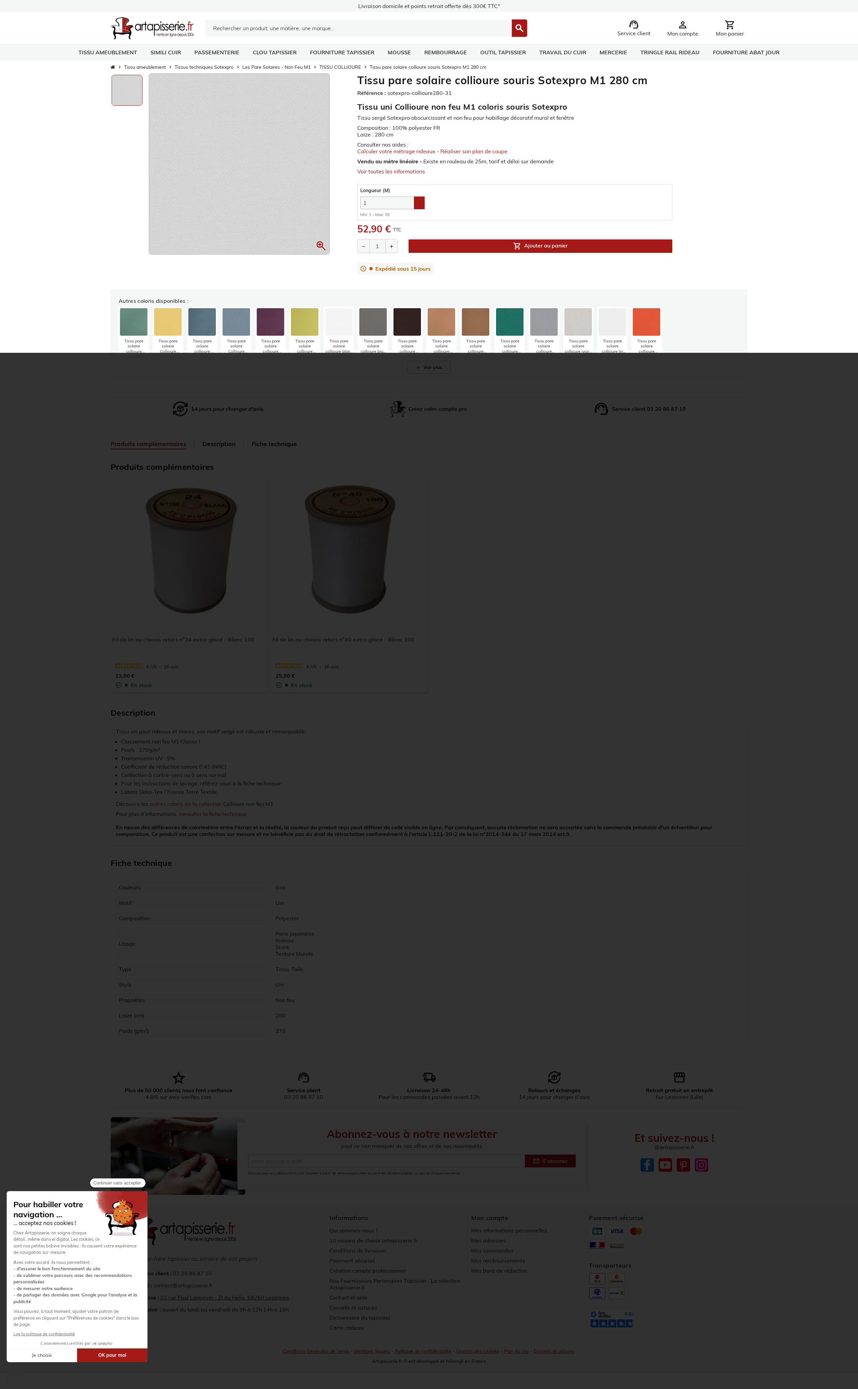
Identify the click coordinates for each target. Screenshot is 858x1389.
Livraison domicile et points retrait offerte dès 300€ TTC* (429, 6)
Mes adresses (488, 1240)
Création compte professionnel (367, 1270)
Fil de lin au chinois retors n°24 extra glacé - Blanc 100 (183, 639)
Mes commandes (492, 1250)
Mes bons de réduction (499, 1270)
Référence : (371, 93)
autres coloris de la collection (186, 803)
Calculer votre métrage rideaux (396, 151)
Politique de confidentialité (423, 1351)
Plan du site (516, 1351)
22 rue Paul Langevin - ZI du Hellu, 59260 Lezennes (224, 1297)
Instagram (701, 1165)
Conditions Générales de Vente (316, 1351)
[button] (321, 246)
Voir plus (429, 367)
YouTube (665, 1165)
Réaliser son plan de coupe (473, 151)
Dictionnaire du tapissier (359, 1317)
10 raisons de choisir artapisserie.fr (373, 1240)
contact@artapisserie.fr (183, 1285)
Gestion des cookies (477, 1351)
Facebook (647, 1165)
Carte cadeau (346, 1327)
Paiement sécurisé (352, 1260)
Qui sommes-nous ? (353, 1230)
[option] (127, 90)
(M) (375, 190)
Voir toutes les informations (391, 171)
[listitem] (134, 331)
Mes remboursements (498, 1260)
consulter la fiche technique (213, 814)
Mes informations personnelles (509, 1230)
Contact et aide (348, 1297)
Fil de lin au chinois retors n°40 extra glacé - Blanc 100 (343, 639)
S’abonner (550, 1161)
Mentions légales (372, 1351)
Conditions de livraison (357, 1250)
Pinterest (683, 1165)
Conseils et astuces (353, 1307)
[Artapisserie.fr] (152, 27)
